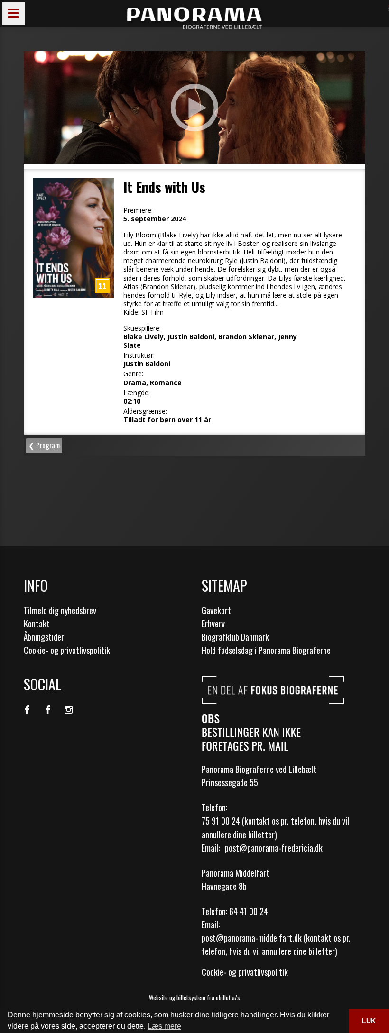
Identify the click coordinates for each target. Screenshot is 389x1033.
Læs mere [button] (164, 1026)
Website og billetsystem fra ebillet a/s (194, 997)
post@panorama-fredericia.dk (274, 848)
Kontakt (37, 623)
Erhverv (213, 623)
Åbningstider (44, 637)
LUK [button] (369, 1020)
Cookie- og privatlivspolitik (67, 650)
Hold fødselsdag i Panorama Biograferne (266, 650)
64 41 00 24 (248, 911)
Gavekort (216, 610)
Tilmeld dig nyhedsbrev (60, 610)
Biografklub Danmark (235, 637)
